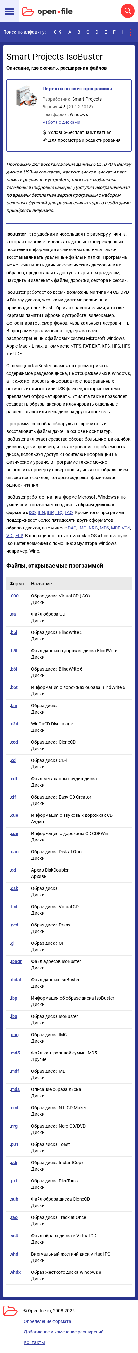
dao (15, 851)
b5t (14, 650)
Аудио (37, 821)
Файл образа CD (48, 614)
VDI (9, 535)
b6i (14, 669)
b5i (14, 632)
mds (15, 1089)
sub (14, 1199)
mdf (15, 1071)
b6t (14, 687)
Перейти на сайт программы (77, 89)
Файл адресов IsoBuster (56, 961)
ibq (14, 1016)
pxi (14, 1180)
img (15, 1034)
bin (14, 705)
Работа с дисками (61, 122)
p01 (15, 1144)
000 (15, 595)
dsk (14, 888)
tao (14, 1217)
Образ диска (44, 705)
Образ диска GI (47, 943)
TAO (69, 512)
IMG (82, 527)
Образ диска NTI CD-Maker (58, 1107)
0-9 (58, 32)
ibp (14, 998)
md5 (15, 1052)
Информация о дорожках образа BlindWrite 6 (78, 687)
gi (13, 943)
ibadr (16, 961)
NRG (93, 527)
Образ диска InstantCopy (57, 1162)
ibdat (16, 979)
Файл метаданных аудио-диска (64, 778)
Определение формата (47, 1321)
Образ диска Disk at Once (57, 851)
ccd (14, 742)
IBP (50, 512)
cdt (14, 778)
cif (13, 796)
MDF (115, 527)
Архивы (39, 876)
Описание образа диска (56, 1089)
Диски (38, 602)
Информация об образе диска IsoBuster (72, 998)
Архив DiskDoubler (50, 870)
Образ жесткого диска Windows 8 (66, 1272)
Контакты (34, 1342)
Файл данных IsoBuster (55, 979)
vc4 (14, 1235)
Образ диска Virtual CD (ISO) (60, 595)
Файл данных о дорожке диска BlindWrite (74, 650)
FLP (19, 535)
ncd (14, 1107)
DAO (72, 527)
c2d (14, 723)
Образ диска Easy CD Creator (61, 796)
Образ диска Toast (50, 1144)
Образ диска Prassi (51, 924)
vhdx (16, 1272)
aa (13, 614)
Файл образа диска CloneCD (60, 1199)
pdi (14, 1162)
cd (13, 760)
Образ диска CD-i (49, 760)
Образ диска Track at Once (58, 1217)
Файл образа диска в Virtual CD (63, 1235)
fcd (14, 906)
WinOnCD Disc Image (52, 723)
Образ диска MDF (49, 1071)
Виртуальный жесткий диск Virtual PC (70, 1253)
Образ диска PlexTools (54, 1180)
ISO (32, 512)
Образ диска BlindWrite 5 (56, 632)
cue (14, 815)
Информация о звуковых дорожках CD (72, 815)
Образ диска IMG (49, 1034)
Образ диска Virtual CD (55, 906)
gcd (14, 924)
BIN (41, 512)
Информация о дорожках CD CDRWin (69, 833)
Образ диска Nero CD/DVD (58, 1126)
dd (13, 870)
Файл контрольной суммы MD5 (64, 1052)
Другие (38, 1059)
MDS (104, 527)
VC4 (126, 527)
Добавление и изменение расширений (64, 1331)
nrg (14, 1126)
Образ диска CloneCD (53, 742)
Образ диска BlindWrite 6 (56, 669)
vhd (14, 1253)
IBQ (59, 512)
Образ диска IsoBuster (54, 1016)
